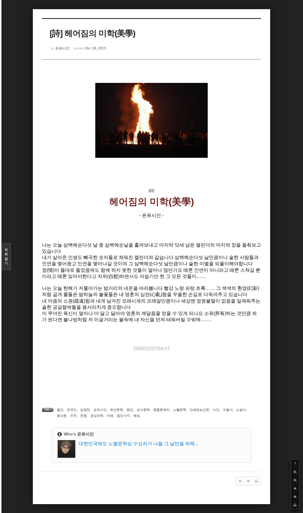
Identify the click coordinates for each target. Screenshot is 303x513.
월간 (60, 409)
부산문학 (116, 409)
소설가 (241, 409)
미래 (110, 415)
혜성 (136, 415)
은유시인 (100, 409)
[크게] (295, 472)
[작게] (295, 480)
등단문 (62, 415)
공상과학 (96, 415)
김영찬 (85, 409)
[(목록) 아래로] (295, 497)
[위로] (295, 488)
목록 (6, 256)
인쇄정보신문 (199, 409)
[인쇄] (295, 505)
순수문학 (143, 409)
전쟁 (83, 415)
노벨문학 (179, 409)
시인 (216, 409)
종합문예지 (161, 409)
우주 (73, 415)
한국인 (72, 409)
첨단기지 (123, 415)
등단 (130, 409)
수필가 (228, 409)
